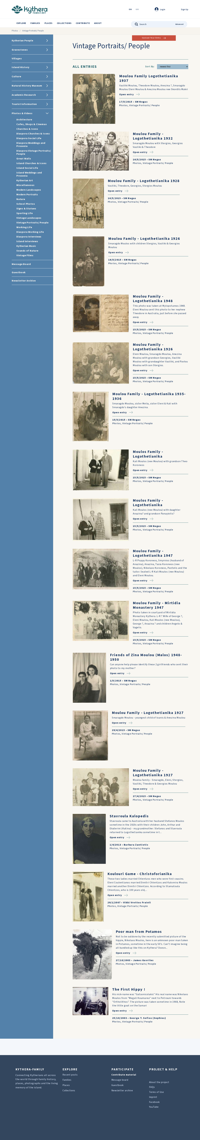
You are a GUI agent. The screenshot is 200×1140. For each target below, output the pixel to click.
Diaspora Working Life (30, 232)
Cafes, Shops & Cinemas (31, 124)
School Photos (25, 204)
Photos (15, 30)
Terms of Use (156, 1092)
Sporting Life (24, 213)
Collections (64, 23)
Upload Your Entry (151, 38)
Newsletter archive (122, 1090)
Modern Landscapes (28, 190)
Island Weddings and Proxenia (29, 174)
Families (35, 23)
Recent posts (70, 1074)
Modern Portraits (27, 194)
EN (130, 10)
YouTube (154, 1107)
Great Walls (23, 158)
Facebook (154, 1102)
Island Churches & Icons (31, 163)
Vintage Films (24, 255)
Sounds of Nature (27, 250)
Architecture (24, 119)
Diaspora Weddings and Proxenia (30, 144)
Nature (20, 199)
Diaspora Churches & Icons (33, 133)
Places (48, 23)
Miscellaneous (25, 185)
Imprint (153, 1097)
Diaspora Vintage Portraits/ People (33, 152)
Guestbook (117, 1085)
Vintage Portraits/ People (32, 222)
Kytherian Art (24, 180)
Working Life (24, 227)
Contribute (83, 23)
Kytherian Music (26, 246)
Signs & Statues (26, 208)
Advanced (179, 24)
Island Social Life (27, 168)
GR (137, 10)
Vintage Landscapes (28, 218)
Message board (119, 1080)
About (98, 23)
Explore (21, 23)
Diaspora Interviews (28, 236)
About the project (159, 1082)
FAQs (152, 1087)
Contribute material (123, 1074)
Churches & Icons (27, 129)
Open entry (126, 94)
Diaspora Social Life (28, 138)
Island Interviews (27, 241)
